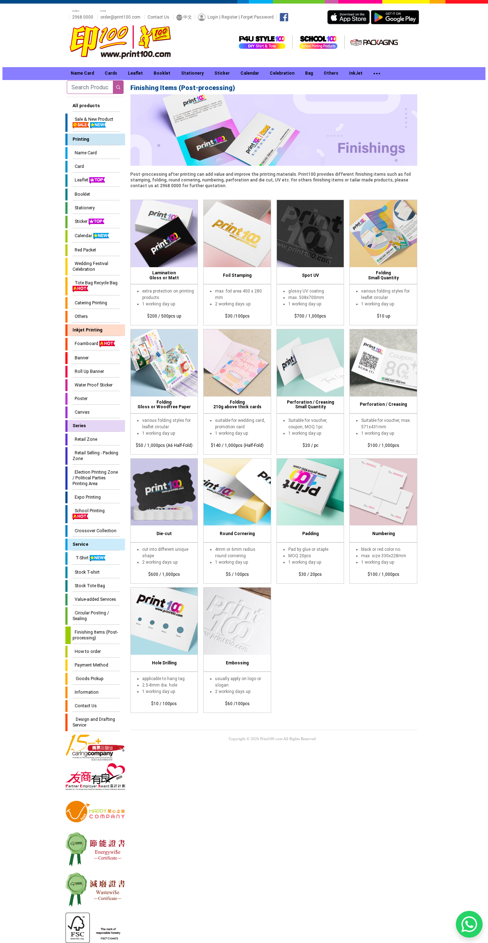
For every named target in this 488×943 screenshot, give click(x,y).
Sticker (81, 221)
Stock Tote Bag (89, 585)
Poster (80, 398)
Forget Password (257, 16)
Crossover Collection (94, 530)
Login (213, 16)
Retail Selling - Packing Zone (95, 455)
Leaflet (81, 180)
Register (229, 16)
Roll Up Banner (88, 371)
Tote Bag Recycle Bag (95, 282)
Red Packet (84, 250)
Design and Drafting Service (94, 722)
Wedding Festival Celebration (90, 266)
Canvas (81, 412)
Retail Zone (85, 439)
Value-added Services (94, 599)
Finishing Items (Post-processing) (95, 634)
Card (78, 166)
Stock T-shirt (86, 572)
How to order (87, 651)
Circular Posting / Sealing (91, 615)
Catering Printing (90, 302)
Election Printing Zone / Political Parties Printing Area (95, 477)
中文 (187, 17)
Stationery (84, 207)
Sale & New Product (93, 119)
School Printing (89, 510)
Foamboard (86, 343)
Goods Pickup (88, 678)
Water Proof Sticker (93, 385)
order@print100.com (120, 17)
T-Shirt (81, 557)
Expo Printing (87, 497)
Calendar (83, 235)
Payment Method (90, 665)
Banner (81, 357)
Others (80, 316)
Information (86, 692)
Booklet (81, 194)
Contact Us (158, 17)
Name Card (85, 152)
